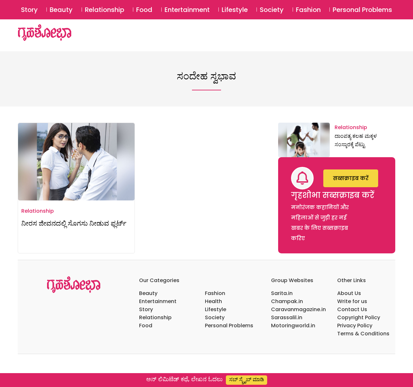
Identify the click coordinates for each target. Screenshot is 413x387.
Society (272, 9)
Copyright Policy (358, 317)
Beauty (61, 9)
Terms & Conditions (363, 333)
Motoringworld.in (293, 325)
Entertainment (187, 9)
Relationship (104, 9)
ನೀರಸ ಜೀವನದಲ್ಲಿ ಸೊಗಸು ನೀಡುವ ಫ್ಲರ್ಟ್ (73, 223)
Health (213, 301)
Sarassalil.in (286, 317)
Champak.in (287, 301)
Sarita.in (282, 293)
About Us (349, 293)
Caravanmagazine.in (298, 309)
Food (144, 9)
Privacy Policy (354, 325)
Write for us (352, 301)
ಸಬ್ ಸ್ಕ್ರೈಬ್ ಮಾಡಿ (246, 379)
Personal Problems (362, 9)
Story (29, 9)
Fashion (308, 9)
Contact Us (352, 309)
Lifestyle (235, 9)
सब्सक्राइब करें (350, 178)
